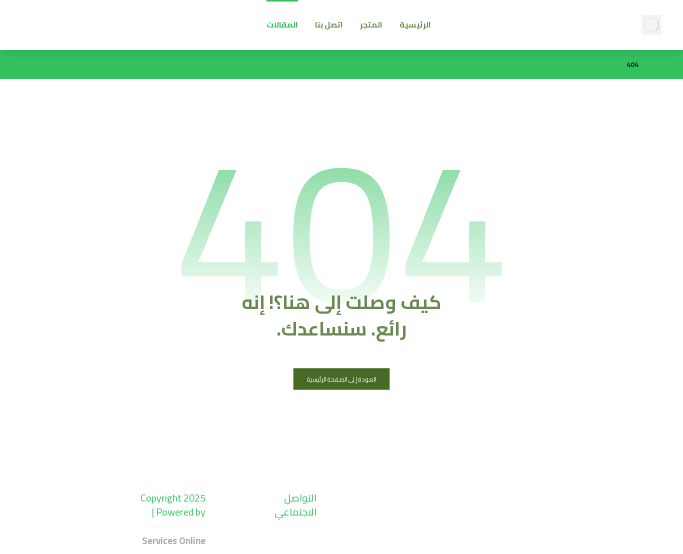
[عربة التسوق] (75, 20)
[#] (306, 544)
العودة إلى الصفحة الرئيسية (341, 379)
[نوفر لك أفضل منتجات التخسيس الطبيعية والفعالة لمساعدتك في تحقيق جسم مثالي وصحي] (652, 25)
